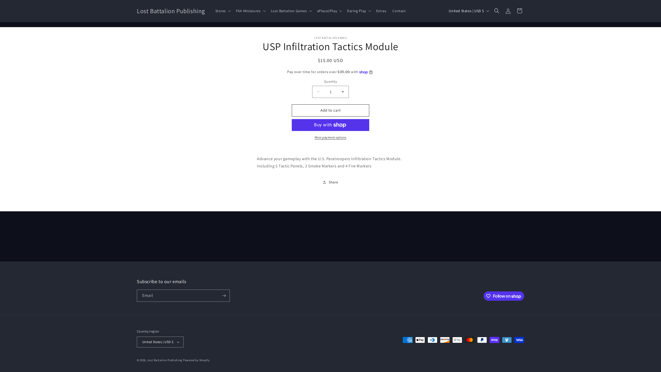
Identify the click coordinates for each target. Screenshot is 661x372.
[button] (222, 10)
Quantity (330, 81)
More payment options (331, 137)
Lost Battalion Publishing (165, 360)
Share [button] (333, 182)
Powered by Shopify (196, 360)
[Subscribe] (224, 296)
